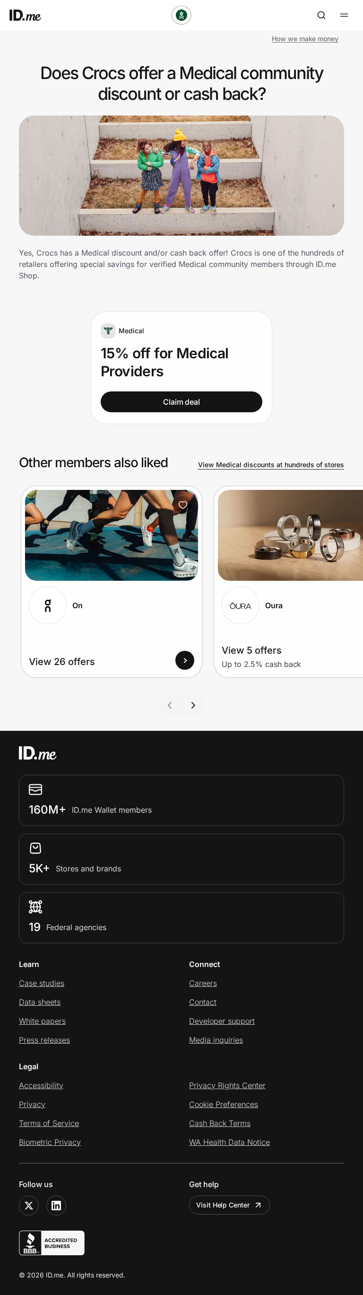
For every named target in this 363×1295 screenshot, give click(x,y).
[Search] (321, 15)
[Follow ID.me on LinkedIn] (56, 1205)
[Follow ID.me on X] (29, 1205)
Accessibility (41, 1085)
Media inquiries (216, 1040)
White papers (42, 1021)
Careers (203, 983)
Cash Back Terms (220, 1123)
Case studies (41, 983)
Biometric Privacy (50, 1142)
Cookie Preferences (223, 1104)
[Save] (182, 505)
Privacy (32, 1104)
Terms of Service (49, 1123)
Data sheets (39, 1002)
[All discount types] (181, 15)
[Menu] (344, 15)
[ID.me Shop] (31, 15)
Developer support (222, 1021)
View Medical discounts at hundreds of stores (271, 465)
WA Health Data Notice (229, 1142)
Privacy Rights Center (227, 1085)
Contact (202, 1002)
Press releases (44, 1040)
